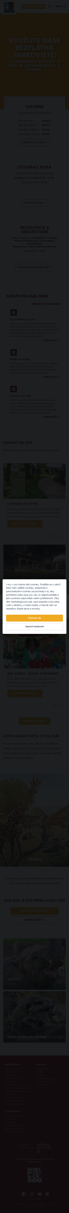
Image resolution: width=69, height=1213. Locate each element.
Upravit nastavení (34, 626)
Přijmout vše (34, 618)
